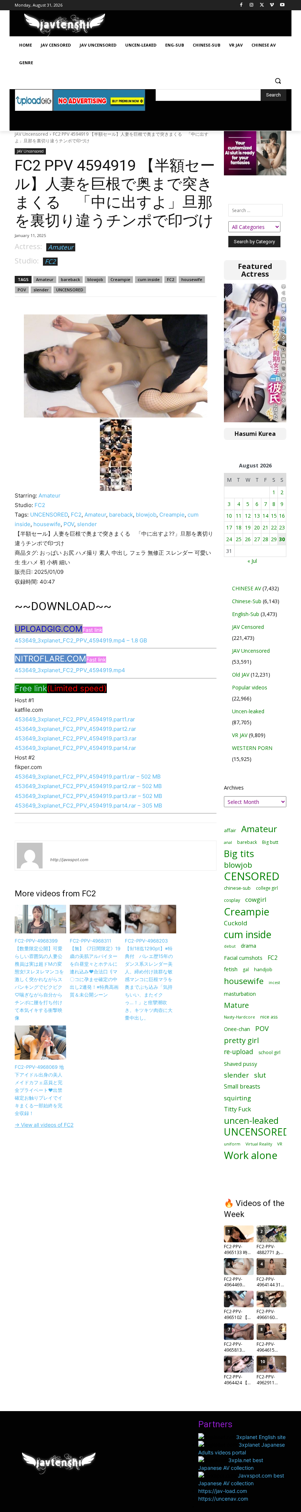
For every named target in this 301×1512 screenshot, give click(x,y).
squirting (237, 1098)
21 (265, 527)
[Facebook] (241, 5)
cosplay (232, 900)
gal (246, 969)
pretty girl (241, 1040)
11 (239, 515)
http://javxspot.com (69, 859)
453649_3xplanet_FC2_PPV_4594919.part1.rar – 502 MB (88, 776)
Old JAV (240, 674)
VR (279, 1144)
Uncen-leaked (248, 711)
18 (239, 527)
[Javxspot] (65, 25)
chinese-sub (237, 888)
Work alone (251, 1155)
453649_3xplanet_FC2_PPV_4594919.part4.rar (75, 747)
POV (22, 289)
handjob (263, 969)
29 (274, 539)
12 (248, 515)
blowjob (95, 279)
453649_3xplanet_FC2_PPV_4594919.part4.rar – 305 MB (88, 805)
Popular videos (249, 687)
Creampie (120, 279)
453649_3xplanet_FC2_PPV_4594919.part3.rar (76, 738)
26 (248, 539)
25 (239, 539)
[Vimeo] (272, 5)
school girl (269, 1052)
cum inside (149, 279)
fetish (230, 969)
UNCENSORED (69, 289)
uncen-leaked (251, 1121)
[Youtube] (282, 5)
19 (248, 527)
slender (41, 289)
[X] (262, 5)
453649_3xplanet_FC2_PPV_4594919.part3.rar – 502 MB (88, 796)
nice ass (269, 1017)
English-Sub (245, 614)
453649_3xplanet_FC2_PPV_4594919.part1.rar (75, 719)
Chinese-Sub (246, 601)
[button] (277, 80)
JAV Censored (248, 626)
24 (229, 539)
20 (257, 527)
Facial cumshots (243, 957)
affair (230, 830)
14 (265, 515)
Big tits (239, 853)
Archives (234, 787)
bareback (70, 279)
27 (257, 539)
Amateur (60, 247)
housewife (191, 279)
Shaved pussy (240, 1063)
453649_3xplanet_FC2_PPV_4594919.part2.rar (75, 728)
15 (274, 515)
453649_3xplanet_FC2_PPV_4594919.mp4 (70, 670)
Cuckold (235, 923)
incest (274, 982)
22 (274, 527)
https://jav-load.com (222, 1491)
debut (230, 946)
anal (228, 842)
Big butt (270, 842)
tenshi (59, 849)
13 (257, 515)
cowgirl (255, 899)
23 (282, 527)
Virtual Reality (259, 1144)
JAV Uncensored (31, 134)
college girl (267, 888)
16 (282, 515)
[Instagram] (251, 5)
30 (282, 539)
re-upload (238, 1052)
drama (248, 945)
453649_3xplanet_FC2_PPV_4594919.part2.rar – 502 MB (88, 786)
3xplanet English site (261, 1437)
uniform (232, 1144)
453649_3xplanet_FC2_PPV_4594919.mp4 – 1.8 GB (81, 640)
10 (229, 515)
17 (229, 527)
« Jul (252, 560)
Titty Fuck (237, 1109)
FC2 (50, 261)
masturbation (240, 993)
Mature (236, 1005)
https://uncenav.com (223, 1498)
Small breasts (242, 1086)
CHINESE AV (246, 588)
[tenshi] (30, 855)
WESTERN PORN (252, 747)
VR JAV (239, 735)
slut (260, 1075)
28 (265, 539)
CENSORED (251, 876)
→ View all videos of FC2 (44, 1125)
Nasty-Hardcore (239, 1017)
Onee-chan (237, 1028)
